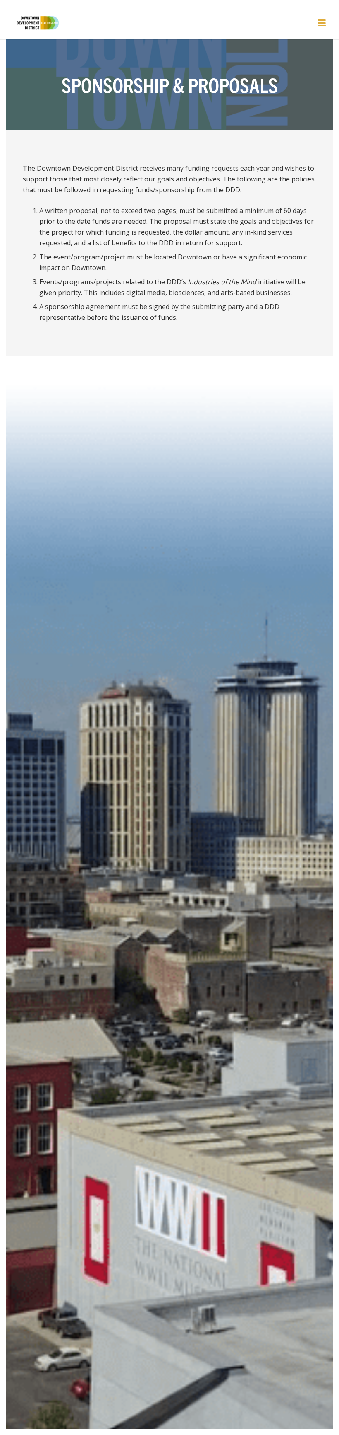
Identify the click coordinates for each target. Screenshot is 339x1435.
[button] (321, 23)
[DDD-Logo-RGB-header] (33, 23)
